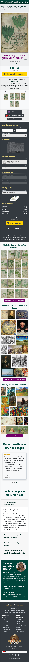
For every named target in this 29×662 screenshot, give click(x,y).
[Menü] (2, 2)
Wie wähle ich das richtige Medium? (12, 544)
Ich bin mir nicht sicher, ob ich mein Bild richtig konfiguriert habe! (14, 552)
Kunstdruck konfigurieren (15, 74)
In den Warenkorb (15, 223)
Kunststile (9, 6)
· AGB (3, 623)
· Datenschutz (5, 625)
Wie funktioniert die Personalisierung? (10, 503)
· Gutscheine (18, 629)
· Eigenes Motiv (19, 619)
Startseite (3, 6)
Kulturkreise (16, 6)
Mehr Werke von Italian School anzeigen (14, 379)
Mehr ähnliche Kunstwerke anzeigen (14, 300)
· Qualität (18, 623)
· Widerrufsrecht (5, 627)
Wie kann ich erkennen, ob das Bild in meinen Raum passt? (14, 536)
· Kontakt (4, 619)
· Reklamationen (6, 629)
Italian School (24, 6)
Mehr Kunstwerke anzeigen (14, 436)
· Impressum (5, 621)
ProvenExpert (11, 476)
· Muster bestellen (20, 631)
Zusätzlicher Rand (6, 133)
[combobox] (14, 135)
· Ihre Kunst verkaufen (20, 621)
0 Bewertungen (17, 119)
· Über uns (4, 631)
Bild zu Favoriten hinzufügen (15, 116)
